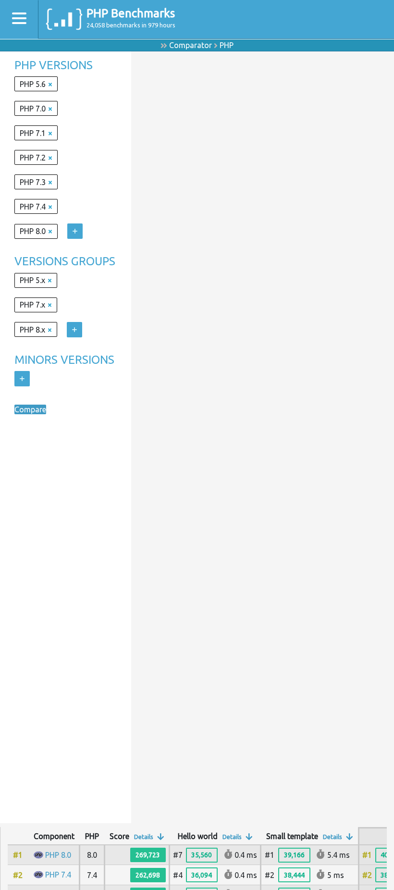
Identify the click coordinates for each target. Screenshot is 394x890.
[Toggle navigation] (19, 19)
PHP (227, 45)
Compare (30, 409)
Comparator (190, 45)
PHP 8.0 (58, 855)
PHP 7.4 (58, 874)
